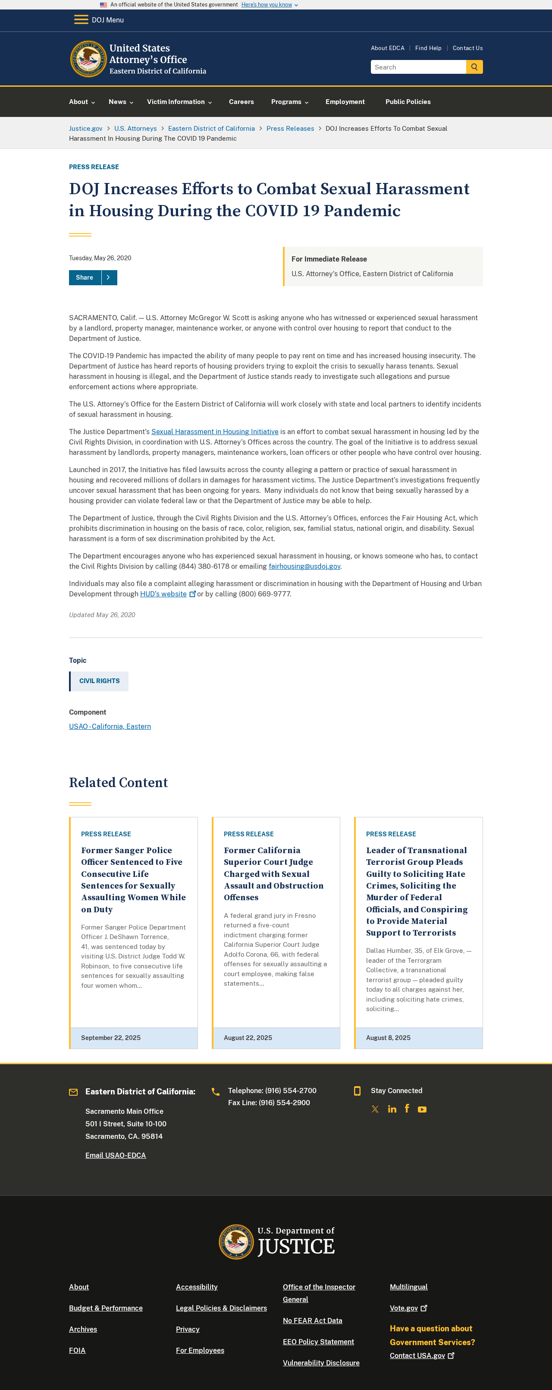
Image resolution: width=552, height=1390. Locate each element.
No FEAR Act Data (312, 1321)
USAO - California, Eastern (110, 726)
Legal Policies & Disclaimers (221, 1308)
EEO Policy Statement (318, 1342)
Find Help (428, 48)
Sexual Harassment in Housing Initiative (215, 432)
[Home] (139, 75)
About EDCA (388, 48)
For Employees (200, 1350)
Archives (83, 1329)
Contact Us (468, 48)
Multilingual (409, 1287)
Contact (417, 1356)
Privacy (188, 1329)
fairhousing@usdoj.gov (304, 566)
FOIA (77, 1350)
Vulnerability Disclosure (321, 1363)
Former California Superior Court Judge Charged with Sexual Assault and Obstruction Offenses (274, 874)
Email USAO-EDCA (115, 1155)
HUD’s (163, 594)
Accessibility (197, 1287)
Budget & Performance (106, 1308)
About (79, 1287)
